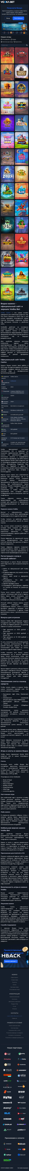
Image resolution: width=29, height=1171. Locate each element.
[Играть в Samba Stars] (21, 225)
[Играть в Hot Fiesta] (21, 258)
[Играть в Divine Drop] (7, 275)
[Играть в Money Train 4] (21, 123)
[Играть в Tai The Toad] (21, 174)
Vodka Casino (5, 312)
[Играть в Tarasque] (7, 208)
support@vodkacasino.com (14, 1016)
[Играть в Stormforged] (21, 292)
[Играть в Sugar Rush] (7, 140)
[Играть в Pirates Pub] (7, 241)
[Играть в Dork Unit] (21, 157)
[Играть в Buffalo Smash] (7, 89)
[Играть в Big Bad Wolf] (21, 72)
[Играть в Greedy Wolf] (21, 140)
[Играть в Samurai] (7, 55)
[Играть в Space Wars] (7, 225)
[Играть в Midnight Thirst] (21, 55)
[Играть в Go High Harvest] (7, 292)
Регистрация (18, 18)
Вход (8, 18)
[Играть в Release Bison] (21, 275)
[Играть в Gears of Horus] (21, 106)
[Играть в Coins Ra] (7, 123)
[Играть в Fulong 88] (21, 89)
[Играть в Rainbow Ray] (7, 191)
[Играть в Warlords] (7, 157)
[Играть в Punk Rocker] (7, 72)
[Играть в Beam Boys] (21, 191)
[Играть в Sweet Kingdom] (7, 106)
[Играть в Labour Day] (21, 208)
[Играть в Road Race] (7, 258)
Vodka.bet (13, 381)
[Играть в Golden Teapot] (21, 241)
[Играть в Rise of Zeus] (7, 174)
